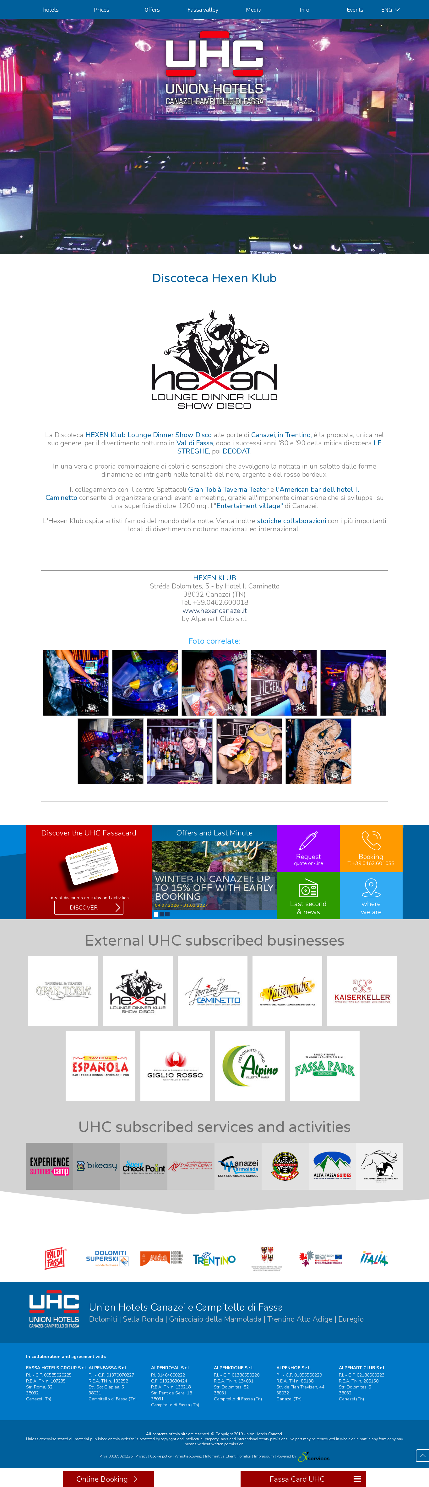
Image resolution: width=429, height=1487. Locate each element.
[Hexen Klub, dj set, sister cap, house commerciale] (110, 783)
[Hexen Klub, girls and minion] (249, 783)
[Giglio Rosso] (177, 1102)
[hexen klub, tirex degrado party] (318, 783)
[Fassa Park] (326, 1102)
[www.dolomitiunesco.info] (161, 1272)
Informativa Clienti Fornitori (228, 1456)
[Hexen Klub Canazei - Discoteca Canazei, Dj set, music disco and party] (76, 715)
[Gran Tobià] (65, 1027)
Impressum (264, 1456)
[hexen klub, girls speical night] (353, 715)
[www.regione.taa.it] (268, 1272)
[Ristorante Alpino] (252, 1102)
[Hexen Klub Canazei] (139, 1027)
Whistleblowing (188, 1456)
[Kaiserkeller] (364, 1027)
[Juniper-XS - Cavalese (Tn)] (313, 1456)
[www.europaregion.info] (321, 1272)
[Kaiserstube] (289, 1027)
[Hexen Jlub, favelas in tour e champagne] (283, 715)
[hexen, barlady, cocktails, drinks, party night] (180, 783)
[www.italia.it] (374, 1272)
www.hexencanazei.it (214, 610)
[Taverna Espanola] (102, 1102)
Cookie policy (161, 1456)
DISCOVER (84, 907)
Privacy (141, 1456)
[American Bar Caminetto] (214, 1027)
